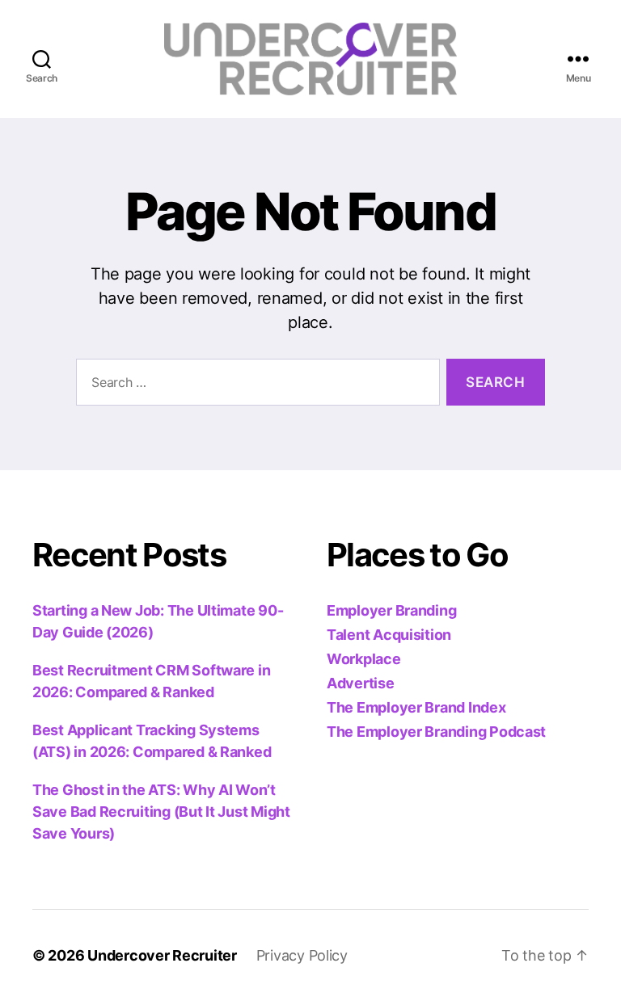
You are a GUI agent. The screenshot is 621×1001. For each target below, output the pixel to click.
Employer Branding (391, 610)
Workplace (364, 658)
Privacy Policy (302, 955)
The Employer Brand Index (416, 707)
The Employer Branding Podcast (436, 731)
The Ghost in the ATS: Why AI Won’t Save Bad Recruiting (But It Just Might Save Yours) (161, 811)
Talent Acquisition (389, 634)
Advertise (361, 683)
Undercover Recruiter (162, 955)
